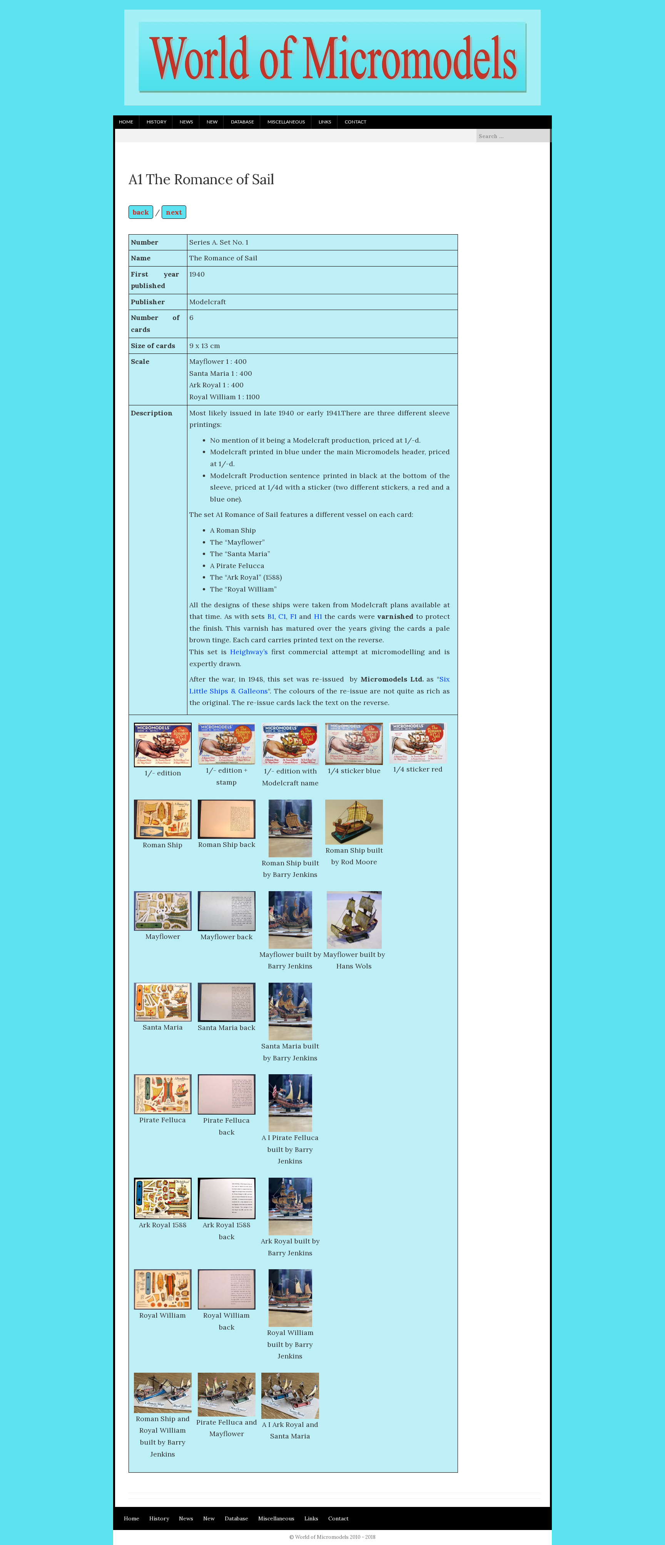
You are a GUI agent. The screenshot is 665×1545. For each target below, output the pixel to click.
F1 (293, 616)
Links (325, 122)
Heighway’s (249, 651)
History (156, 122)
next (174, 212)
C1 (282, 616)
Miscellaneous (286, 122)
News (186, 122)
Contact (355, 122)
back (141, 212)
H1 (318, 616)
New (212, 122)
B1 (270, 616)
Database (242, 122)
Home (126, 122)
